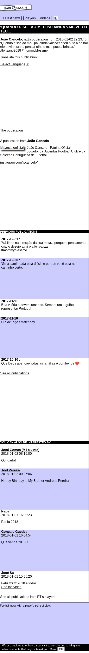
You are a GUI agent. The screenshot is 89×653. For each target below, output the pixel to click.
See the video (11, 587)
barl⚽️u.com (15, 7)
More (53, 649)
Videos (45, 18)
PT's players (46, 597)
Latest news (11, 18)
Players (30, 18)
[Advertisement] (35, 95)
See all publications (14, 373)
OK (61, 649)
